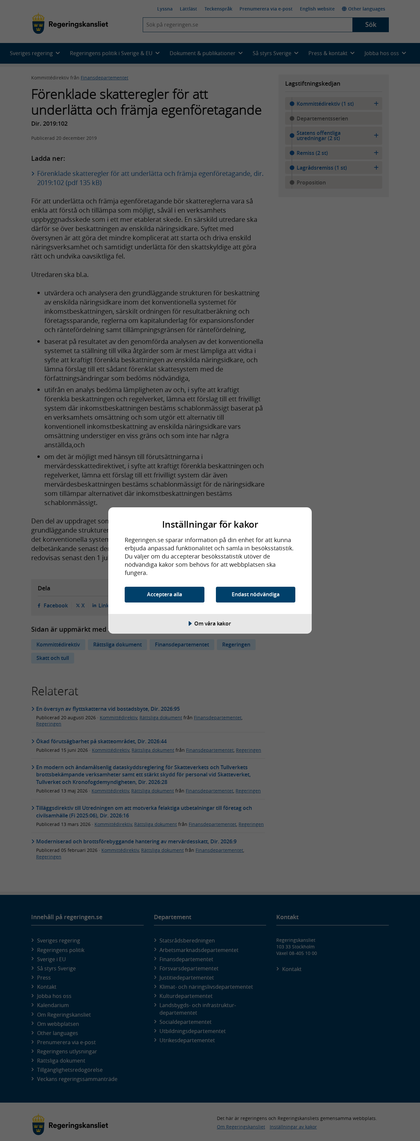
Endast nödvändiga (256, 594)
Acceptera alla (164, 594)
